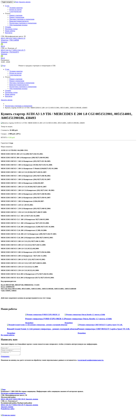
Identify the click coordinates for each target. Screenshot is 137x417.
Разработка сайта (7, 409)
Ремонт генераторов (16, 17)
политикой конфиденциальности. (91, 360)
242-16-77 (7, 50)
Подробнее (29, 323)
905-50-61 (19, 399)
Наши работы (10, 31)
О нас (7, 6)
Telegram (4, 42)
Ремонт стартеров (15, 15)
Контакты (8, 33)
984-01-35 (19, 38)
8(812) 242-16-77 (7, 405)
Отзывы (8, 27)
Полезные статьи (11, 29)
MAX (3, 46)
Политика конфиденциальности (13, 393)
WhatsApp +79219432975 (10, 52)
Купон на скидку (15, 9)
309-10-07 (7, 38)
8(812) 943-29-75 (19, 405)
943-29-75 (19, 50)
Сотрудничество (15, 11)
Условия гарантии (16, 8)
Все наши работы (7, 335)
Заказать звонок (25, 2)
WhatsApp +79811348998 (10, 40)
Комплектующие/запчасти (19, 21)
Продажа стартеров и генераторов (21, 19)
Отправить (5, 356)
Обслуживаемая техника (18, 25)
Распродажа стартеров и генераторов (22, 23)
